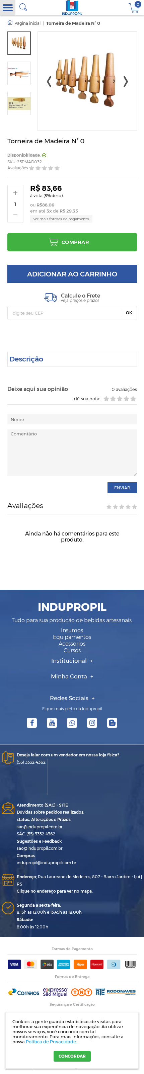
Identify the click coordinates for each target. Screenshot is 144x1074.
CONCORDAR (72, 1056)
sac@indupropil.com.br (40, 826)
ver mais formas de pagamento (61, 219)
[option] (19, 43)
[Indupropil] (72, 7)
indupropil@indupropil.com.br (46, 862)
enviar (122, 487)
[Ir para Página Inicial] (24, 23)
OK (129, 312)
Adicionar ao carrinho (72, 274)
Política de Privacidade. (51, 1041)
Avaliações (17, 167)
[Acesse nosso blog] (112, 723)
